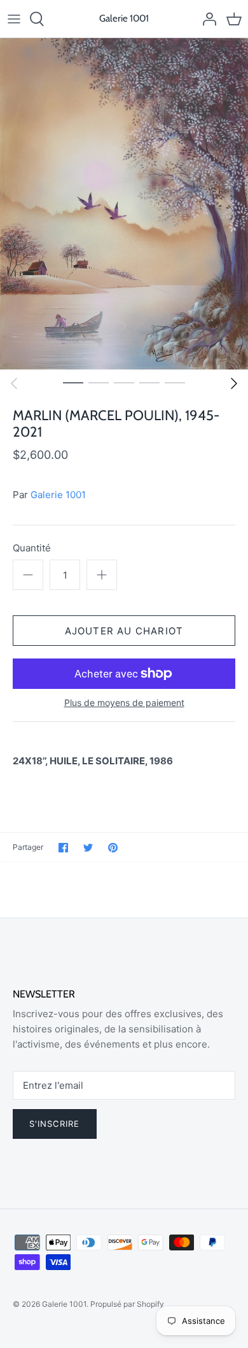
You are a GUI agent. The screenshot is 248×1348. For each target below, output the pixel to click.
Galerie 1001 (58, 495)
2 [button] (98, 382)
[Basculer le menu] (14, 19)
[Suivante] (234, 383)
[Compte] (206, 19)
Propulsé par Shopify (127, 1304)
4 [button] (149, 382)
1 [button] (73, 382)
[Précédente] (14, 383)
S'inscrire (54, 1124)
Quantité (32, 548)
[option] (124, 203)
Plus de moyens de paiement (124, 703)
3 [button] (124, 382)
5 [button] (175, 382)
